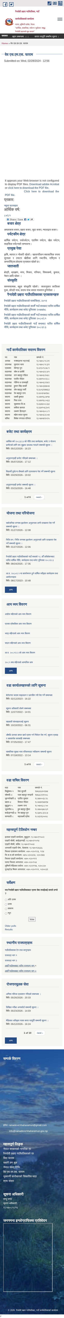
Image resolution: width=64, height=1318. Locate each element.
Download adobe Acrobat (44, 184)
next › (39, 497)
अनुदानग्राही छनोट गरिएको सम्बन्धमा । (22, 458)
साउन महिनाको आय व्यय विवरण (18, 643)
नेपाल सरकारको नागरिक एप (17, 1149)
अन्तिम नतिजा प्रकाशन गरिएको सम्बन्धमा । (23, 994)
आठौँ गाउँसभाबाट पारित (14, 971)
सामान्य (10, 908)
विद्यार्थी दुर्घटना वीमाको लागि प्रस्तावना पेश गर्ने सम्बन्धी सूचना (30, 471)
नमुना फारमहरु (11, 205)
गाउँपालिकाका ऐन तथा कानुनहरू (18, 950)
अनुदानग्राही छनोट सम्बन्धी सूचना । (20, 484)
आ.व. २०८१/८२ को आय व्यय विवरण (20, 652)
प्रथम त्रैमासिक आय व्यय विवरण (18, 623)
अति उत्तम (12, 899)
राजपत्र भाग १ (11, 955)
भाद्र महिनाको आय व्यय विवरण (17, 633)
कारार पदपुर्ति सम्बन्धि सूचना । (40, 36)
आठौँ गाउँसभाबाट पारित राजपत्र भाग (20, 965)
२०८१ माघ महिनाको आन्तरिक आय (19, 662)
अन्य (11, 589)
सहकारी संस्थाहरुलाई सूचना (17, 721)
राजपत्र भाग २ (11, 960)
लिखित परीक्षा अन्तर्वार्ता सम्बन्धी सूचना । (22, 1007)
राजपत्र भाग (29, 971)
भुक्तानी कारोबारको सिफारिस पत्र (20, 1176)
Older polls (10, 926)
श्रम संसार (8, 1181)
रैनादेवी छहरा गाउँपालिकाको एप (18, 1153)
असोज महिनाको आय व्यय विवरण (18, 614)
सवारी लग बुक (10, 1162)
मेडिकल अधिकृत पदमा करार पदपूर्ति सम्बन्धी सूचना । (27, 1020)
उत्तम (10, 904)
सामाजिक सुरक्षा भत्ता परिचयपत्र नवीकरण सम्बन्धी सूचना (29, 751)
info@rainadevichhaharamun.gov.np (28, 1131)
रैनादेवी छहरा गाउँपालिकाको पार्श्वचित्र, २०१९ (25, 300)
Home (5, 43)
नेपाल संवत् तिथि (11, 1167)
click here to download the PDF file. (28, 187)
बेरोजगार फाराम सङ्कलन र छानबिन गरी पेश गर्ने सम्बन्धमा (29, 695)
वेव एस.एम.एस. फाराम (13, 1171)
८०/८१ (7, 215)
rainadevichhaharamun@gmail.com (28, 1125)
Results (9, 929)
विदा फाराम (8, 1158)
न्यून (9, 913)
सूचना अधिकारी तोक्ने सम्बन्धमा (18, 708)
